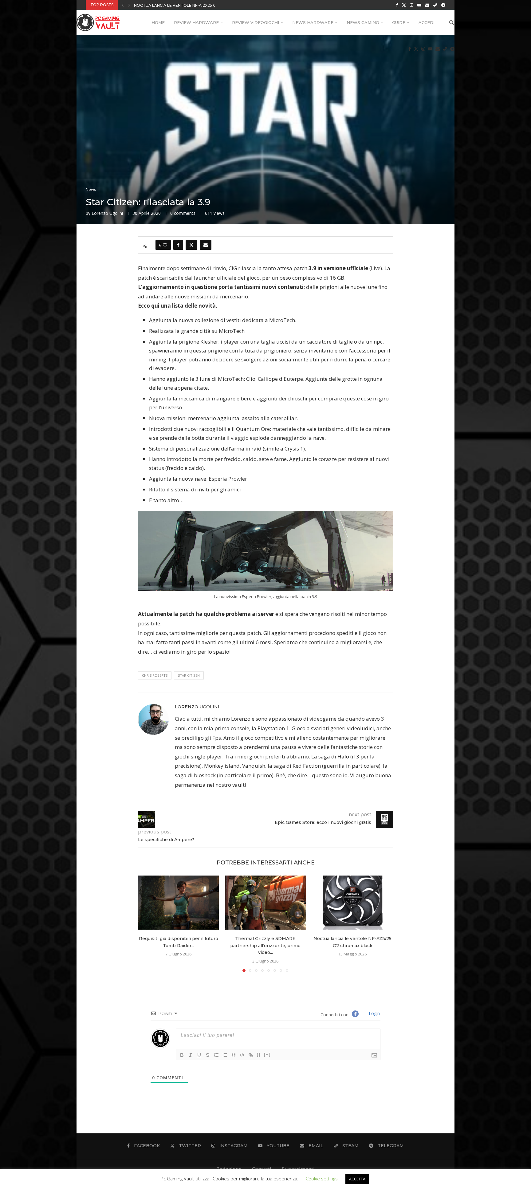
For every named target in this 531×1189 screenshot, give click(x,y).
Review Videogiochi (255, 22)
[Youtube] (419, 5)
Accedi (427, 22)
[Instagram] (411, 5)
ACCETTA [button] (357, 1179)
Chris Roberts (154, 675)
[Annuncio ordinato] (216, 1055)
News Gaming (363, 22)
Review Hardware (196, 22)
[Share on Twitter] (191, 245)
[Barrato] (207, 1055)
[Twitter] (404, 5)
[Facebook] (397, 5)
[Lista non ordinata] (225, 1055)
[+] (267, 1054)
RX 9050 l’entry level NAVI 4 (163, 5)
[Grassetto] (182, 1055)
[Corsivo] (190, 1055)
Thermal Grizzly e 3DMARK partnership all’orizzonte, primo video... (265, 945)
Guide (398, 22)
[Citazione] (233, 1055)
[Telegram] (443, 5)
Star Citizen (189, 675)
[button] (122, 5)
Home (158, 22)
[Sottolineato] (199, 1055)
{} (259, 1054)
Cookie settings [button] (322, 1178)
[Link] (250, 1055)
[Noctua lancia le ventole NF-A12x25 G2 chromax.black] (352, 903)
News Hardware (312, 22)
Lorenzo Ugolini (107, 213)
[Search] (451, 22)
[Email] (427, 5)
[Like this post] (165, 245)
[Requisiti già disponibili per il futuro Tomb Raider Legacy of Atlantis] (178, 903)
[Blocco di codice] (242, 1055)
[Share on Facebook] (178, 245)
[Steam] (435, 5)
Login (374, 1013)
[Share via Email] (205, 245)
